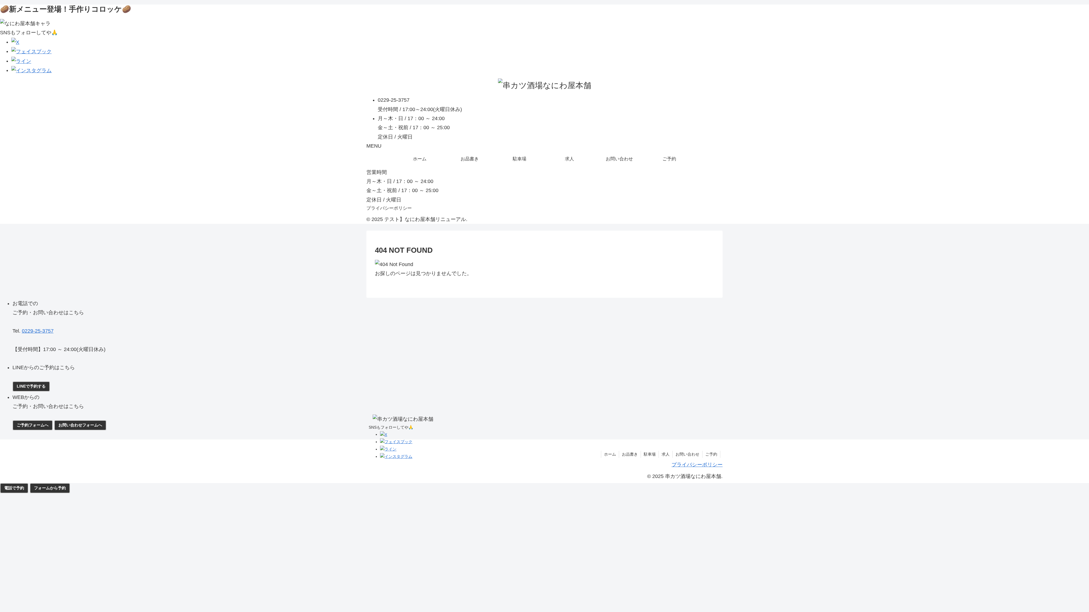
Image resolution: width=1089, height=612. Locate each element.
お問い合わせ (687, 454)
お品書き (630, 454)
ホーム (610, 454)
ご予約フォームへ (32, 425)
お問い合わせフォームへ (80, 425)
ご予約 (711, 454)
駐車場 (650, 454)
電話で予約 (14, 488)
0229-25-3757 (38, 331)
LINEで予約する (31, 386)
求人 (666, 454)
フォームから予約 (50, 488)
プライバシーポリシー (389, 208)
